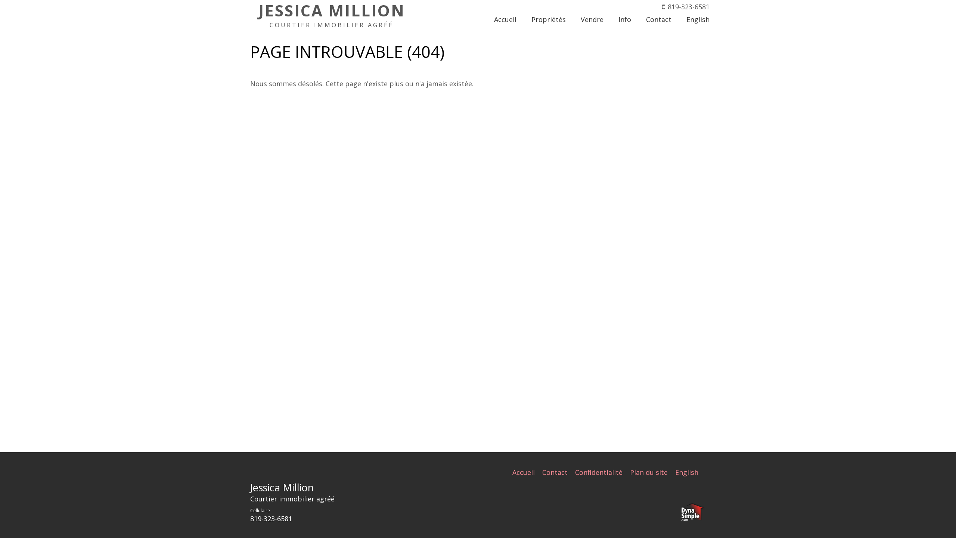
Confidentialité (599, 472)
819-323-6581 (689, 6)
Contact (555, 472)
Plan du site (649, 472)
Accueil (523, 472)
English (686, 472)
